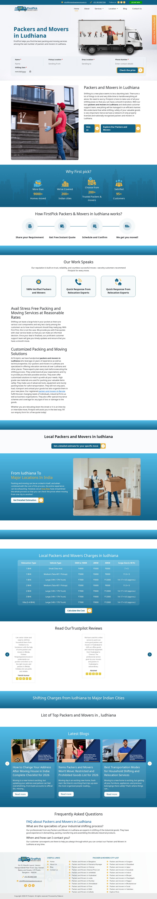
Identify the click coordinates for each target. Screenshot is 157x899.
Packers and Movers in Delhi (82, 889)
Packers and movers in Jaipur (120, 867)
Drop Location (88, 59)
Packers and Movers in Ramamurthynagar (87, 864)
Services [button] (98, 8)
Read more (20, 794)
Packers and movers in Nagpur (121, 881)
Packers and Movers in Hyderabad (84, 875)
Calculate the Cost (76, 610)
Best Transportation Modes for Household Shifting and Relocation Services (122, 771)
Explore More (114, 892)
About (86, 8)
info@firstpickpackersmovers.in (75, 2)
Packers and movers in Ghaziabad (122, 864)
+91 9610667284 (99, 2)
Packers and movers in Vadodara (121, 889)
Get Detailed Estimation (24, 500)
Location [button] (112, 8)
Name (18, 59)
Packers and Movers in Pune (82, 886)
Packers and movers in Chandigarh (122, 878)
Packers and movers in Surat (120, 886)
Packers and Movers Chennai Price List (86, 870)
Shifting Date (21, 67)
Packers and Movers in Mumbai (83, 881)
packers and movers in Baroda (52, 391)
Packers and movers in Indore (120, 873)
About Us (53, 864)
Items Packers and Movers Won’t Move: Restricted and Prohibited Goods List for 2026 (78, 771)
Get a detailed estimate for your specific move (76, 446)
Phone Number (122, 59)
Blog (125, 8)
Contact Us (137, 8)
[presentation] (7, 654)
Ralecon (60, 896)
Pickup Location (56, 59)
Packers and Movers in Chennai (83, 867)
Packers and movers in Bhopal (120, 875)
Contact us (54, 870)
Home (76, 8)
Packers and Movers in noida (82, 878)
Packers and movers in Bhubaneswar (123, 884)
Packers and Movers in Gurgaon (121, 862)
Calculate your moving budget (154, 30)
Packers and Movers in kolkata (83, 892)
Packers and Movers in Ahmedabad (84, 884)
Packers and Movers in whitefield (84, 873)
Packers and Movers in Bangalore (84, 862)
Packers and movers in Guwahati (121, 870)
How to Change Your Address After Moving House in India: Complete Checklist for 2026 (32, 771)
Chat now (136, 2)
